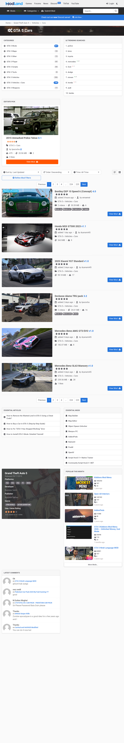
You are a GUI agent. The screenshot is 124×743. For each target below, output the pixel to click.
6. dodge (69, 72)
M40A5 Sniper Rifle (22, 614)
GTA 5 (12, 145)
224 (71, 184)
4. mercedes (72, 61)
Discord (55, 3)
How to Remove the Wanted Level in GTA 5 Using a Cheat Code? (30, 417)
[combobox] (21, 172)
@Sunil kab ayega (20, 584)
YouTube (75, 3)
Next (84, 184)
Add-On (59, 209)
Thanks (16, 611)
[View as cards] (119, 172)
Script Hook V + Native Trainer (80, 458)
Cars (18, 145)
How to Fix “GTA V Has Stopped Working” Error (26, 429)
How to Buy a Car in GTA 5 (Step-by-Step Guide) (26, 424)
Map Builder (73, 416)
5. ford (70, 67)
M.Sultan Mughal (20, 600)
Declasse (68, 314)
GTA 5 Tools (32, 72)
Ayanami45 (85, 232)
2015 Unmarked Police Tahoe (24, 137)
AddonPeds (73, 437)
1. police (69, 46)
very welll (17, 589)
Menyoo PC (73, 431)
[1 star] (6, 511)
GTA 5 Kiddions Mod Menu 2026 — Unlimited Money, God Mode (107, 529)
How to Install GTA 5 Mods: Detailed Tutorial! (25, 434)
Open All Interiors (101, 494)
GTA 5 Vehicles (32, 77)
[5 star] (16, 511)
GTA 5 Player (32, 62)
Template (77, 209)
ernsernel (86, 197)
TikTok (66, 3)
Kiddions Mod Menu (103, 477)
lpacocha (16, 149)
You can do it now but (22, 630)
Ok (14, 579)
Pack (76, 314)
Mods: (15, 11)
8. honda (71, 82)
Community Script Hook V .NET (81, 463)
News (45, 3)
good (15, 594)
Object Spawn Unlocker (77, 426)
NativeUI (71, 442)
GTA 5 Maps (32, 51)
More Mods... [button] (93, 565)
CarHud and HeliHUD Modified (26, 627)
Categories (32, 11)
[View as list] (114, 172)
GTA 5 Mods (32, 46)
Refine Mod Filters (23, 178)
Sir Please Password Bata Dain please (29, 605)
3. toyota (69, 56)
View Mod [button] (31, 162)
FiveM (70, 447)
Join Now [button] (78, 17)
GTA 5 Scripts (32, 67)
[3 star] (11, 511)
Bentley (68, 209)
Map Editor (72, 421)
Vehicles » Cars (71, 201)
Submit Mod (49, 11)
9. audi (68, 88)
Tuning (86, 209)
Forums (37, 3)
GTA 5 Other (32, 56)
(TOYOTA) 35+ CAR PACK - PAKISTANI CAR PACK (33, 603)
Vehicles (35, 23)
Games (29, 3)
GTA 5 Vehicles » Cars (32, 83)
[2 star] (8, 511)
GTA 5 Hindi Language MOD (106, 548)
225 (77, 184)
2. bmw (69, 51)
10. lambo (70, 93)
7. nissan (71, 77)
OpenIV (71, 452)
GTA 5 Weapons (32, 88)
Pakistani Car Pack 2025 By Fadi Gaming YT (32, 592)
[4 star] (14, 511)
